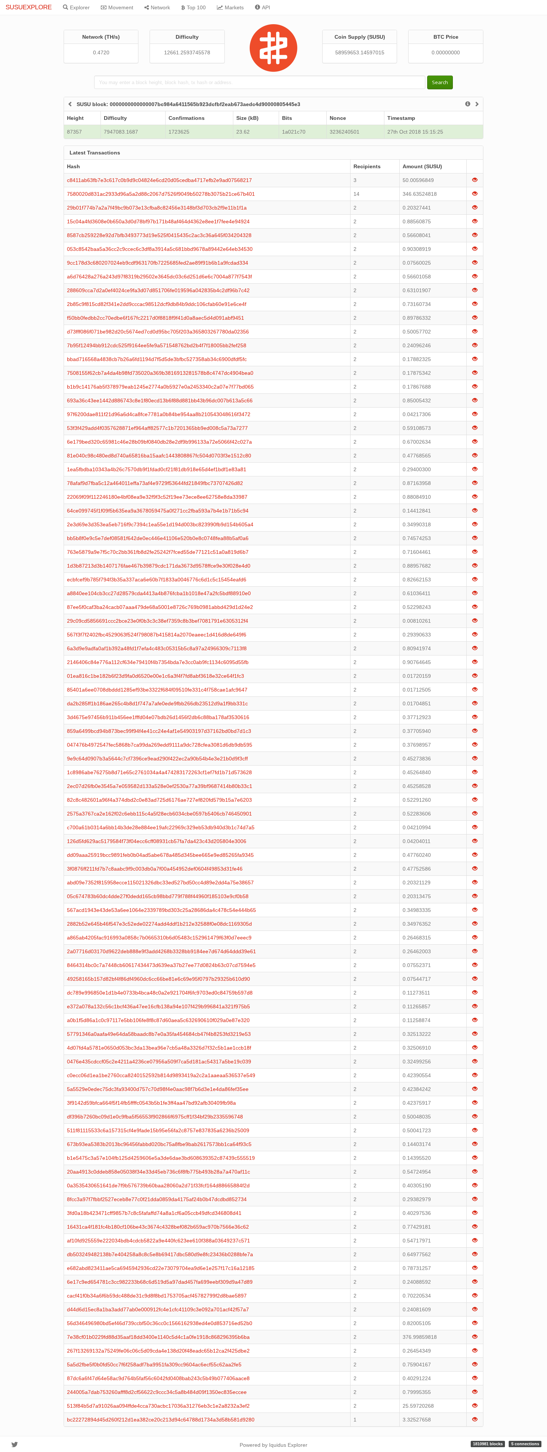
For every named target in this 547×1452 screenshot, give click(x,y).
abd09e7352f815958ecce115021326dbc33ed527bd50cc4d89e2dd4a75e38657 (160, 882)
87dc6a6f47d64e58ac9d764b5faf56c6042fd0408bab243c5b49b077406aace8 (158, 1378)
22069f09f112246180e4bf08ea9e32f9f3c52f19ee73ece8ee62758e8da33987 (157, 497)
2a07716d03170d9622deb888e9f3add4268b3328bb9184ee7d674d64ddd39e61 (161, 951)
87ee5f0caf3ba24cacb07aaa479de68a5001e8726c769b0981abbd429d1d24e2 (160, 607)
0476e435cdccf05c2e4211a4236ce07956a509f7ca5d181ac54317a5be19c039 (159, 1062)
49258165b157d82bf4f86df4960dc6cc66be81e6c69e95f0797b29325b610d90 (158, 979)
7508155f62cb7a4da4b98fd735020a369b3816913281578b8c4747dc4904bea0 (160, 373)
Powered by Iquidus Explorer (273, 1445)
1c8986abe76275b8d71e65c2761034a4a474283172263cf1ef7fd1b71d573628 (159, 772)
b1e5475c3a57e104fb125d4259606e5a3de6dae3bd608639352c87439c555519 (161, 1158)
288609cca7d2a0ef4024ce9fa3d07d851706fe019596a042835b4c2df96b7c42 (158, 290)
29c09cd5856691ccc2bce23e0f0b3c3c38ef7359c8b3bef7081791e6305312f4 (157, 621)
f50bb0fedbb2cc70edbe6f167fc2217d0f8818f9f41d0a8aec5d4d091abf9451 (155, 318)
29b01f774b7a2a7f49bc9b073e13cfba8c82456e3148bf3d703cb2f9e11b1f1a (157, 208)
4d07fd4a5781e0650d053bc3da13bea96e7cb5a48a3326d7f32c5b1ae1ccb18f (159, 1048)
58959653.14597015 (359, 52)
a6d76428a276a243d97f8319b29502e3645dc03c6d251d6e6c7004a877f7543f (159, 277)
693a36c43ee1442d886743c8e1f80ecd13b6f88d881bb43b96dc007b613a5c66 (160, 400)
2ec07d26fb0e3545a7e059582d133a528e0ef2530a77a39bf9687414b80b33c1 (159, 786)
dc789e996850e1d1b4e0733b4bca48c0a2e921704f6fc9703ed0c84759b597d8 (160, 993)
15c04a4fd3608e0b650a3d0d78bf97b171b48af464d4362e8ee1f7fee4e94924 (158, 221)
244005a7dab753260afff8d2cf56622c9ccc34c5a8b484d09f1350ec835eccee (157, 1392)
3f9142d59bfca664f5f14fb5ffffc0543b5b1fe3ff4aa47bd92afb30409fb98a (151, 1103)
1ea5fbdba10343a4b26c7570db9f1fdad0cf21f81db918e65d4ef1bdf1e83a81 (156, 469)
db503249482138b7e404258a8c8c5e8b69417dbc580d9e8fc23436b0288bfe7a (160, 1254)
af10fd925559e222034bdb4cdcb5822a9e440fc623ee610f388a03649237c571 (158, 1241)
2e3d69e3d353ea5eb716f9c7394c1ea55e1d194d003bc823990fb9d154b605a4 (160, 524)
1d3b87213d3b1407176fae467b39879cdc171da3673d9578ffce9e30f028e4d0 (158, 566)
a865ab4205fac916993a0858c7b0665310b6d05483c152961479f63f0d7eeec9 (159, 938)
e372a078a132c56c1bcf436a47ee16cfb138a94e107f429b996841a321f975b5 (158, 1006)
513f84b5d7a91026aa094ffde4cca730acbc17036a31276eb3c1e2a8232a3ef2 (158, 1406)
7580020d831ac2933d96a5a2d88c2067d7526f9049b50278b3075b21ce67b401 (161, 194)
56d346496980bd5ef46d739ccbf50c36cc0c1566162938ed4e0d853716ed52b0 (159, 1323)
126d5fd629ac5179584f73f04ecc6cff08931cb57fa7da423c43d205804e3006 (156, 841)
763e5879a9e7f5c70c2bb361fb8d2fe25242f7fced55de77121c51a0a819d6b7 (158, 552)
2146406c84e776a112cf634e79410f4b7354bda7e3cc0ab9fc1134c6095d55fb (158, 662)
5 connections (525, 1444)
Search (440, 82)
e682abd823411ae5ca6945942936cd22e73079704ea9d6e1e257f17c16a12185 (161, 1268)
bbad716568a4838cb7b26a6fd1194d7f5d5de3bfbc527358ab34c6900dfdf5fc (157, 359)
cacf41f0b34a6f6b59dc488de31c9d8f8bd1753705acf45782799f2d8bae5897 (157, 1296)
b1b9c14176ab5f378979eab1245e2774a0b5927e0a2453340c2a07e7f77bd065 (160, 387)
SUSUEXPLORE (29, 7)
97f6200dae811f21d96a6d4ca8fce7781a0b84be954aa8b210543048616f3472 (158, 414)
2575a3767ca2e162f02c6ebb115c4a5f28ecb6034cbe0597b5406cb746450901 (159, 814)
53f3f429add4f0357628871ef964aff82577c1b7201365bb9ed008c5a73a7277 (157, 428)
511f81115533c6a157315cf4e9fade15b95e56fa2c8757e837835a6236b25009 (158, 1130)
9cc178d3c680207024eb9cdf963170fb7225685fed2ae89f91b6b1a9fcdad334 (157, 263)
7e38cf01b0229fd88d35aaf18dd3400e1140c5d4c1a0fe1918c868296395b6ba (158, 1337)
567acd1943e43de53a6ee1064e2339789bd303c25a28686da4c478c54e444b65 (161, 910)
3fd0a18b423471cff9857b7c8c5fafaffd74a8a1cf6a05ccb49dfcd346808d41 (154, 1213)
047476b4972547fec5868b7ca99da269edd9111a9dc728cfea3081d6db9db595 (159, 745)
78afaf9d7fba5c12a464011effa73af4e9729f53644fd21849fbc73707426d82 (155, 483)
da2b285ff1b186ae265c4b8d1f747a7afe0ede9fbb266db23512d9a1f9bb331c (157, 703)
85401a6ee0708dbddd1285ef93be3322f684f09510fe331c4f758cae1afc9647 (157, 690)
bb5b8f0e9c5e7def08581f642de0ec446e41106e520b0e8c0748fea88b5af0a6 (158, 538)
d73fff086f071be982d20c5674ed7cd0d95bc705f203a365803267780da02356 (158, 332)
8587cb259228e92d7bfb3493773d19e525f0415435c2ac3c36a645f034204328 (159, 235)
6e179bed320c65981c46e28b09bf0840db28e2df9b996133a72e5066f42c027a (159, 442)
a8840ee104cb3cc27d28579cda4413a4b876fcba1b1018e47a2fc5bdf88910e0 (159, 593)
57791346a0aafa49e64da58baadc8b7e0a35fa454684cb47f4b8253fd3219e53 (159, 1034)
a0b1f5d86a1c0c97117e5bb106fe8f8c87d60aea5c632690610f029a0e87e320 (158, 1020)
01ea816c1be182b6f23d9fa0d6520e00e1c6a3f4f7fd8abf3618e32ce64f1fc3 (155, 676)
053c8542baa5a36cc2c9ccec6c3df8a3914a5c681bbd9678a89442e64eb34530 (160, 249)
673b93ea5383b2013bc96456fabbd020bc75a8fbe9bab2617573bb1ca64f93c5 (159, 1144)
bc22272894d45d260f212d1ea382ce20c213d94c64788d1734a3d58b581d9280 (161, 1420)
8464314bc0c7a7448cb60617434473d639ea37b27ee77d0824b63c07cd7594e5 (161, 965)
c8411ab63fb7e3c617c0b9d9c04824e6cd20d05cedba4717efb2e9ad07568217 (159, 180)
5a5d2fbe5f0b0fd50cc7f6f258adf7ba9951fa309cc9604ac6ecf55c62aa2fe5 (154, 1365)
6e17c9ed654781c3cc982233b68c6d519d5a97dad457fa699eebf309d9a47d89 (160, 1282)
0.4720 (101, 52)
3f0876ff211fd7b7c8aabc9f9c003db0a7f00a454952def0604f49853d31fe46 (155, 869)
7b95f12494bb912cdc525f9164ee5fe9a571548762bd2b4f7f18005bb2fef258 (156, 345)
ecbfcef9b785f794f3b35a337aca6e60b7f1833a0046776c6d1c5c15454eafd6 (156, 580)
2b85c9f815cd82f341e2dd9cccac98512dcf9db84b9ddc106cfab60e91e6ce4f (156, 304)
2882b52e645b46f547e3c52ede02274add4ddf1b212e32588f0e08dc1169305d (159, 924)
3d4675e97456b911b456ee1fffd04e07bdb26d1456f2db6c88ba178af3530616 (158, 717)
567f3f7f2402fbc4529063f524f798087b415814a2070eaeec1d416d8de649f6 (156, 635)
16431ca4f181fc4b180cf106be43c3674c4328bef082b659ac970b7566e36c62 (158, 1227)
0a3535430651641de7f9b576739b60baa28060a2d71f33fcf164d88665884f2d (158, 1185)
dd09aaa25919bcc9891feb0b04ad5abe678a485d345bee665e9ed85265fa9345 (160, 855)
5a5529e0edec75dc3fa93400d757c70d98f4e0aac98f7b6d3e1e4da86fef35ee (158, 1089)
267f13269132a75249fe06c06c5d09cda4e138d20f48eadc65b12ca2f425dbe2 (158, 1351)
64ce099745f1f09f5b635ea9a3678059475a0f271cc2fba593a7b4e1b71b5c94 (158, 511)
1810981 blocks (488, 1444)
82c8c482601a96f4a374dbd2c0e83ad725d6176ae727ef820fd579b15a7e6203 (159, 800)
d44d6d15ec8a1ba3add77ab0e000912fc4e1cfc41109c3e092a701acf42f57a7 (158, 1309)
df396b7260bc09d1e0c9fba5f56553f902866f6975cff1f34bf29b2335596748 (155, 1117)
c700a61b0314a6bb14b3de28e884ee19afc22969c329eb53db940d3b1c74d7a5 (161, 827)
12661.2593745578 (187, 52)
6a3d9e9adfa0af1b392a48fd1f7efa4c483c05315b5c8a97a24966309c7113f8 (157, 648)
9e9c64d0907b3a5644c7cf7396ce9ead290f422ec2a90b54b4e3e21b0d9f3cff (157, 759)
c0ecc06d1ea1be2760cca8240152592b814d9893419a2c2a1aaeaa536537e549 (161, 1075)
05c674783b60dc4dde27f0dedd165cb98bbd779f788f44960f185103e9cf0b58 (158, 896)
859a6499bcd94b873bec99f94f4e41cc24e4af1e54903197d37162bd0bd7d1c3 (159, 731)
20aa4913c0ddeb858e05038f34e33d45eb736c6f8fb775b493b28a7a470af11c (158, 1172)
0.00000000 (446, 52)
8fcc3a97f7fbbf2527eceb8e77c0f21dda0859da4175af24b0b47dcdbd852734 (157, 1199)
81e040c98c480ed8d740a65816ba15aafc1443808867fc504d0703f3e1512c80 (159, 456)
